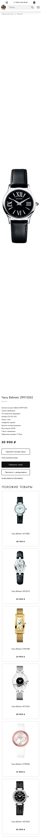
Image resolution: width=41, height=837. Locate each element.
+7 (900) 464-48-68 (20, 2)
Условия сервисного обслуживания (12, 478)
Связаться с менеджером (16, 472)
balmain (20, 14)
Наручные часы (7, 14)
